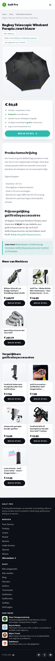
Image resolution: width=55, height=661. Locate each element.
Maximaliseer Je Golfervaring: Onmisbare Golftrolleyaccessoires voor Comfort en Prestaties (27, 248)
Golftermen (7, 598)
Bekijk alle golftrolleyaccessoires (26, 234)
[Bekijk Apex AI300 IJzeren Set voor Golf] (14, 318)
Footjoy (5, 528)
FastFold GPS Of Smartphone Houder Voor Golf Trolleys (39, 428)
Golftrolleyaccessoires (24, 14)
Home (4, 14)
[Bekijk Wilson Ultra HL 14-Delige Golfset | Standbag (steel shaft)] (14, 276)
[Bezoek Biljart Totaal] (4, 635)
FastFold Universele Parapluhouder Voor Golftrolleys (13, 386)
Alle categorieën (9, 568)
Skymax (5, 549)
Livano (5, 532)
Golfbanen (7, 594)
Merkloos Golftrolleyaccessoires (25, 38)
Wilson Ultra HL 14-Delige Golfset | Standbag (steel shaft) (14, 290)
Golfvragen (7, 607)
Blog (4, 577)
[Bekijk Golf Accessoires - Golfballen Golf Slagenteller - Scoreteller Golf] (40, 372)
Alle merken (7, 573)
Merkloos (11, 34)
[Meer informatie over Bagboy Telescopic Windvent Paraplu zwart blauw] (27, 71)
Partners (6, 581)
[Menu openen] (50, 5)
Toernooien (7, 590)
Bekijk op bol (26, 133)
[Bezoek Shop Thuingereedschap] (4, 618)
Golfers (5, 586)
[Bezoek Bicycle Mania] (4, 627)
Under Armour (8, 545)
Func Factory (8, 524)
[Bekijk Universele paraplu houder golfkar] (14, 414)
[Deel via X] (38, 654)
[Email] (50, 654)
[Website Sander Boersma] (13, 655)
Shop (11, 14)
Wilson (5, 553)
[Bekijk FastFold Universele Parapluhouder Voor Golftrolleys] (14, 372)
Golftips (5, 602)
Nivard (5, 536)
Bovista (5, 541)
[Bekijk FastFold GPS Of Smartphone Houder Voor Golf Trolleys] (40, 414)
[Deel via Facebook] (44, 654)
